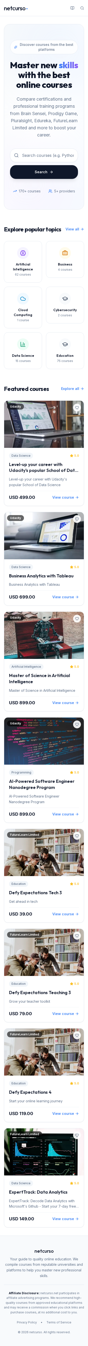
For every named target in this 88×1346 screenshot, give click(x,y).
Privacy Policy (27, 1322)
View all (72, 229)
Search (41, 172)
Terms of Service (58, 1322)
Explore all (70, 388)
